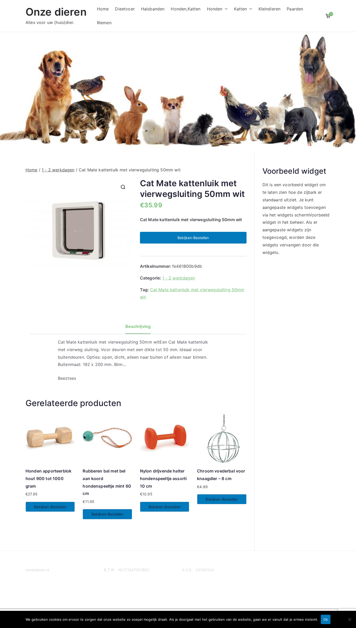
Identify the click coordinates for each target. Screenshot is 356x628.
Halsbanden (153, 8)
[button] (225, 9)
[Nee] (349, 619)
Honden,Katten (185, 8)
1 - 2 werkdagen (58, 169)
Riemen (104, 22)
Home (103, 8)
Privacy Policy (38, 590)
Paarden (295, 8)
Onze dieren (56, 11)
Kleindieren (270, 8)
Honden (215, 8)
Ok (325, 619)
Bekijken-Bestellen (193, 237)
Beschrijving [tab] (138, 326)
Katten (240, 8)
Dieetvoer (124, 8)
